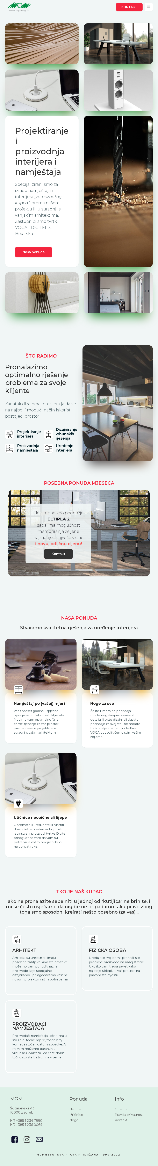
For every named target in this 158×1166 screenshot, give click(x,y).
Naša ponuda (33, 252)
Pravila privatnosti (129, 1115)
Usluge (75, 1109)
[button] (149, 7)
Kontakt (129, 7)
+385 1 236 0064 (29, 1125)
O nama (121, 1109)
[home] (19, 7)
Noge (73, 1120)
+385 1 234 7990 (29, 1121)
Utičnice (76, 1115)
